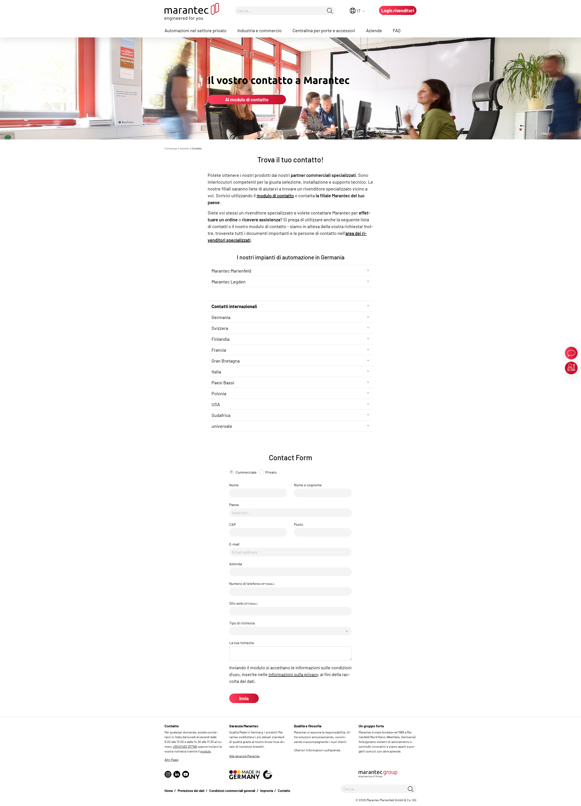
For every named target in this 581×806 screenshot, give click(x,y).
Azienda (235, 564)
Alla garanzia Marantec (244, 756)
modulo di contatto (275, 195)
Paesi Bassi (223, 382)
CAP (232, 524)
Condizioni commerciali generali (232, 791)
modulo (205, 751)
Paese (234, 504)
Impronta (266, 791)
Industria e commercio (259, 30)
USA (216, 404)
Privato (271, 472)
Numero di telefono (251, 583)
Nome (234, 485)
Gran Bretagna (226, 360)
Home (169, 791)
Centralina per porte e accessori (324, 30)
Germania (221, 317)
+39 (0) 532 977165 (184, 746)
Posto (298, 524)
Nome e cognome (308, 485)
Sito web (243, 603)
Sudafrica (221, 415)
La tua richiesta (241, 642)
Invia (244, 698)
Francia (219, 350)
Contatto (284, 791)
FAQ (397, 30)
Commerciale (246, 472)
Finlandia (220, 339)
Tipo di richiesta (242, 623)
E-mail (234, 544)
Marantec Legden (229, 281)
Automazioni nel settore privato (195, 30)
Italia (216, 371)
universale (222, 426)
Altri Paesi (172, 760)
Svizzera (220, 328)
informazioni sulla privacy (293, 674)
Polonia (219, 393)
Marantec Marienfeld (231, 270)
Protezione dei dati (191, 791)
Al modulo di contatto (246, 99)
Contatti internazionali (234, 306)
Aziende (374, 30)
